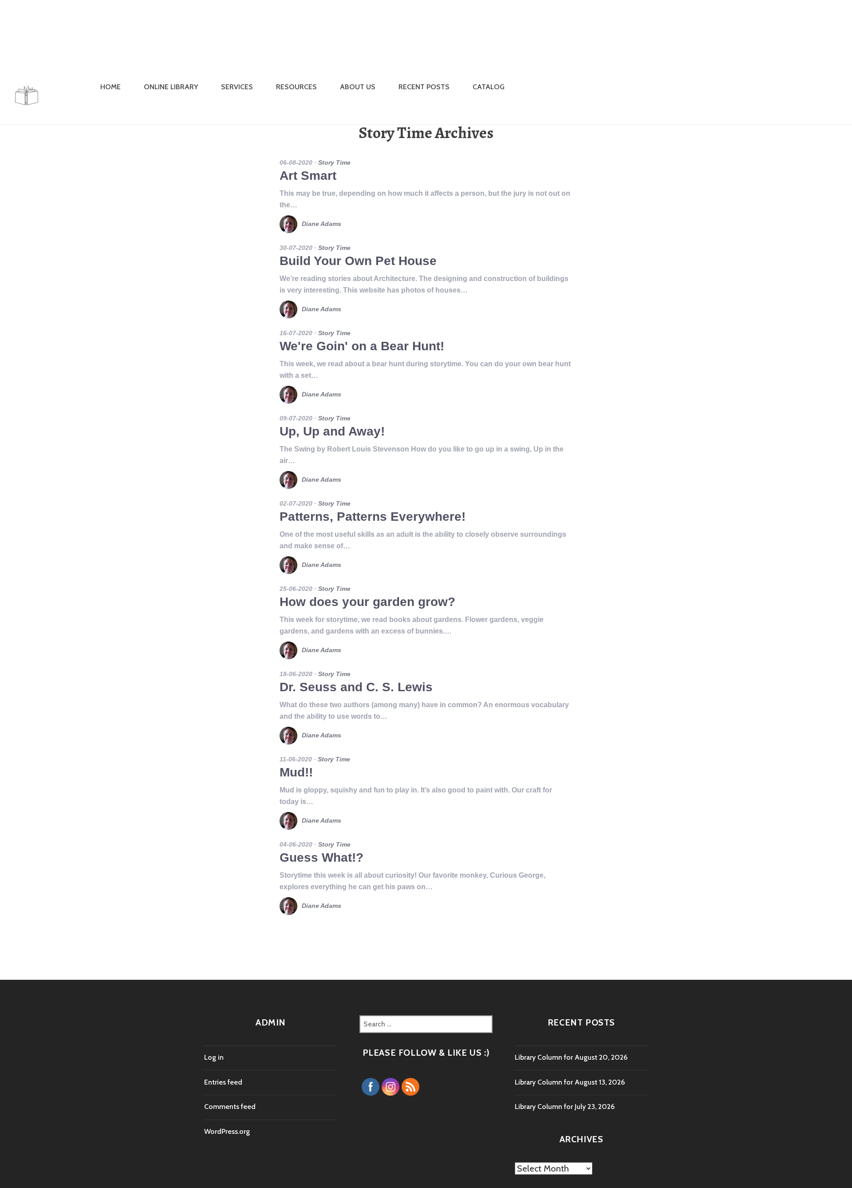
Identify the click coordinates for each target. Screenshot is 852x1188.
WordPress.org (227, 1131)
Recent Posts (424, 87)
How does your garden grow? (367, 602)
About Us (357, 87)
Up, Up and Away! (332, 431)
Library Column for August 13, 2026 (570, 1082)
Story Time (334, 162)
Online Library (171, 87)
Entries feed (223, 1082)
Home (110, 87)
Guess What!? (321, 857)
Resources (296, 87)
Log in (214, 1057)
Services (237, 87)
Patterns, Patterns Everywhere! (372, 516)
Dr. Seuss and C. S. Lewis (356, 687)
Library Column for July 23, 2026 (565, 1106)
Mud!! (296, 772)
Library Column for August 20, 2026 (571, 1057)
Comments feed (230, 1106)
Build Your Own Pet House (358, 261)
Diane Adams (321, 223)
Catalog (489, 87)
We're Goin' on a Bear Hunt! (362, 346)
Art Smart (308, 175)
